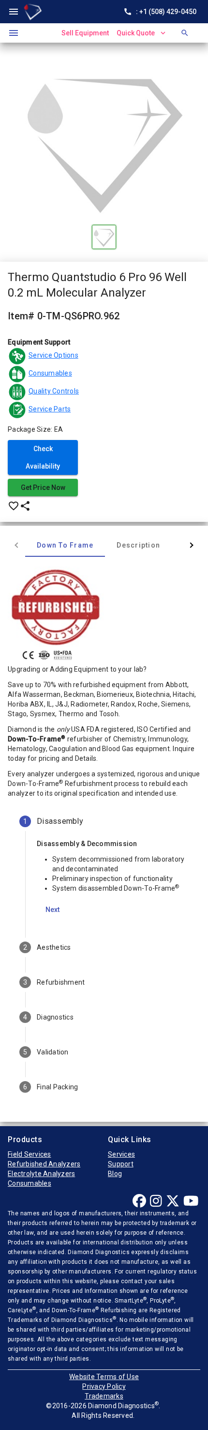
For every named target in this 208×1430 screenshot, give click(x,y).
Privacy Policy (104, 1386)
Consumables (29, 1183)
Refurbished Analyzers (44, 1164)
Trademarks (104, 1396)
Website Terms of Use (104, 1377)
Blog (115, 1174)
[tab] (65, 545)
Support (121, 1164)
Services (121, 1154)
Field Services (29, 1154)
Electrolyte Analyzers (41, 1174)
